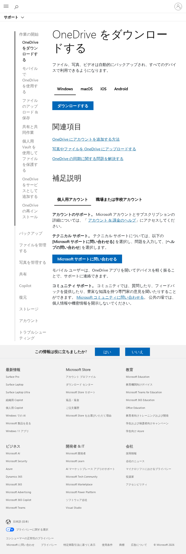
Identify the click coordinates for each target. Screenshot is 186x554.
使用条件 (107, 544)
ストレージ (29, 308)
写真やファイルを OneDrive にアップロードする (94, 148)
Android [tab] (121, 88)
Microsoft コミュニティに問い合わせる (110, 297)
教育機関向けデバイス (139, 384)
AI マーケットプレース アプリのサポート (90, 469)
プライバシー (49, 544)
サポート (11, 17)
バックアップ (30, 233)
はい (107, 351)
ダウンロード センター (79, 384)
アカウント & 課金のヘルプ (112, 220)
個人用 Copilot (14, 407)
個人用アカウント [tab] (72, 199)
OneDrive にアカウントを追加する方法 (86, 139)
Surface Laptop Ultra (18, 392)
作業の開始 (29, 34)
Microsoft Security (16, 461)
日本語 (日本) (21, 521)
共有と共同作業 (30, 129)
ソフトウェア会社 (76, 500)
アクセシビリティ (136, 484)
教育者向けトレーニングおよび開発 (147, 415)
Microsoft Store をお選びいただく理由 (88, 415)
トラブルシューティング (32, 334)
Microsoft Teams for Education (144, 392)
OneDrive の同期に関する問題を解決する (88, 158)
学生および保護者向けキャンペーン (147, 423)
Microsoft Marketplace (79, 484)
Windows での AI (16, 415)
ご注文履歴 (72, 407)
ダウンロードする (72, 105)
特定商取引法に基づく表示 (79, 544)
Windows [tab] (65, 88)
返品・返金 (72, 400)
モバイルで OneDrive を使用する (30, 80)
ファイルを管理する (32, 247)
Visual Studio (73, 507)
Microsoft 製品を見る (18, 423)
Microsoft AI (13, 453)
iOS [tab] (104, 88)
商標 (121, 544)
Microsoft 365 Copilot (18, 500)
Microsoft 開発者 (76, 453)
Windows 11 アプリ (17, 431)
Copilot (25, 285)
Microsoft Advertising (18, 492)
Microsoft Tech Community (81, 476)
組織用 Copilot (14, 400)
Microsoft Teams (15, 507)
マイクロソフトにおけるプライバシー (148, 469)
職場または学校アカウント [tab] (119, 199)
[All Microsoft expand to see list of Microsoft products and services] (6, 6)
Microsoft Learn (75, 461)
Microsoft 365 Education (140, 400)
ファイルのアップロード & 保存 (30, 109)
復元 (23, 297)
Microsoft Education (137, 376)
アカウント (29, 320)
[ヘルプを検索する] (17, 6)
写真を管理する (32, 262)
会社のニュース (135, 461)
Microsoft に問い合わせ (20, 544)
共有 (23, 273)
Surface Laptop (14, 384)
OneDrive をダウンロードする (30, 51)
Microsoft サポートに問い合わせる (87, 258)
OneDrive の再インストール (30, 210)
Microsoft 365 (14, 484)
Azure (9, 469)
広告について (139, 544)
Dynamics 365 (14, 476)
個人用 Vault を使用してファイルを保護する (30, 155)
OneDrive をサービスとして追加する (30, 187)
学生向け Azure (135, 431)
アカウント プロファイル (81, 376)
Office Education (135, 407)
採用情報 (131, 453)
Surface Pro (12, 376)
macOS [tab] (87, 88)
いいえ (137, 351)
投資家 (130, 476)
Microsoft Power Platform (81, 492)
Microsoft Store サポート (80, 392)
